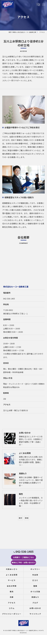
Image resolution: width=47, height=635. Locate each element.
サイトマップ (35, 614)
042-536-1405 (9, 298)
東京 (20, 518)
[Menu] (43, 4)
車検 (26, 518)
